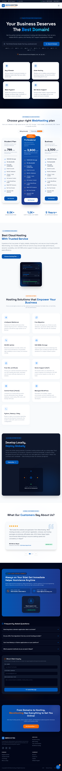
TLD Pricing (4, 758)
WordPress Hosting (36, 745)
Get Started (11, 198)
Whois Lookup (5, 760)
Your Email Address (9, 670)
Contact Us (34, 756)
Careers (34, 758)
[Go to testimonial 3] (32, 553)
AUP (43, 767)
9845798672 (57, 1)
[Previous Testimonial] (26, 554)
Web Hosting (35, 741)
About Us (34, 754)
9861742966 (49, 1)
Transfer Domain (5, 756)
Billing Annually (24, 131)
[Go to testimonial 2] (31, 553)
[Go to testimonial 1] (30, 553)
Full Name (7, 664)
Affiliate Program (36, 760)
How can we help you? (10, 677)
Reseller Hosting (36, 739)
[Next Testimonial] (36, 554)
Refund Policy (49, 767)
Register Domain (5, 754)
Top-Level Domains (36, 743)
